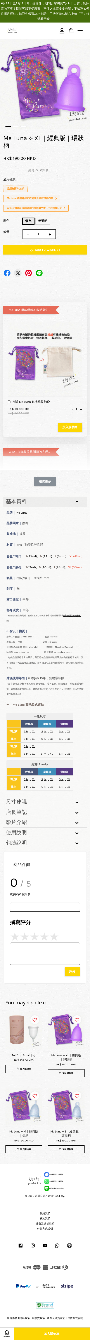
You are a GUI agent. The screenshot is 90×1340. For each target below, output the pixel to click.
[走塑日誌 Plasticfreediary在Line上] (69, 1247)
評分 (72, 971)
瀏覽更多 (45, 481)
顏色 (6, 221)
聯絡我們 (45, 1213)
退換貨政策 (38, 1318)
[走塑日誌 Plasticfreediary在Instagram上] (33, 1247)
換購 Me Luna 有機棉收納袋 (31, 402)
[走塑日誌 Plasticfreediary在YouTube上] (45, 1247)
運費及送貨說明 (45, 1223)
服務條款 (12, 1318)
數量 (6, 232)
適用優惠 (9, 179)
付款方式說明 (45, 1228)
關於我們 (45, 1218)
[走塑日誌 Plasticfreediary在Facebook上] (20, 1247)
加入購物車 (70, 427)
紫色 (28, 221)
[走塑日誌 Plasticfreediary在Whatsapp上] (57, 1247)
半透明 (42, 221)
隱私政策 (24, 1318)
